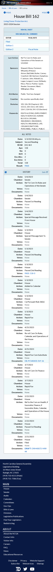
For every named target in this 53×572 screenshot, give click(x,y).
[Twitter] (25, 569)
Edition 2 (9, 49)
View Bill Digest (26, 30)
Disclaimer (12, 560)
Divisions (7, 513)
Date (44, 172)
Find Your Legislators (12, 520)
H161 (8, 12)
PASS (27, 166)
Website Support (37, 560)
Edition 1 (9, 45)
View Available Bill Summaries (26, 34)
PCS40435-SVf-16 (34, 361)
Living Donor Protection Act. (16, 21)
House (6, 488)
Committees (9, 502)
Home (4, 8)
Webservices (28, 563)
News (6, 551)
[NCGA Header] (19, 2)
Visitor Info (8, 540)
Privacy (23, 560)
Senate (6, 492)
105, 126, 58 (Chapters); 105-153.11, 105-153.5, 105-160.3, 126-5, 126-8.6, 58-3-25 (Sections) (34, 106)
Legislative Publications (14, 516)
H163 (44, 12)
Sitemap (40, 563)
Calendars (8, 499)
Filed (8, 41)
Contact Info (9, 537)
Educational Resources (13, 554)
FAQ (6, 547)
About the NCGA (11, 533)
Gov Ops (7, 506)
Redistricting (9, 523)
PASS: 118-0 (30, 273)
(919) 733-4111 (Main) (12, 475)
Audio (6, 495)
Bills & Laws (13, 8)
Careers (7, 544)
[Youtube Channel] (32, 569)
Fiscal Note (33, 49)
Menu (48, 3)
